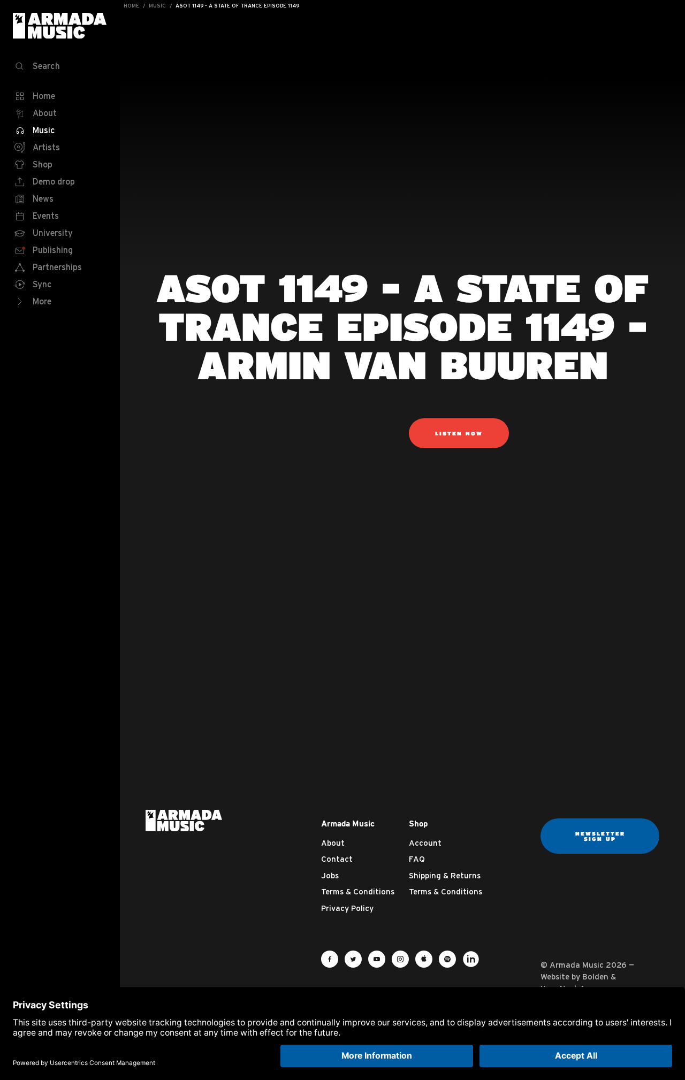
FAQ (417, 858)
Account (425, 842)
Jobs (330, 875)
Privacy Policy (347, 908)
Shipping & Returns (445, 875)
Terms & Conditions (357, 891)
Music (157, 6)
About (333, 842)
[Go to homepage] (184, 819)
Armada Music (60, 25)
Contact (337, 858)
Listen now (459, 433)
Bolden (595, 976)
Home (131, 6)
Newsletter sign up (600, 836)
